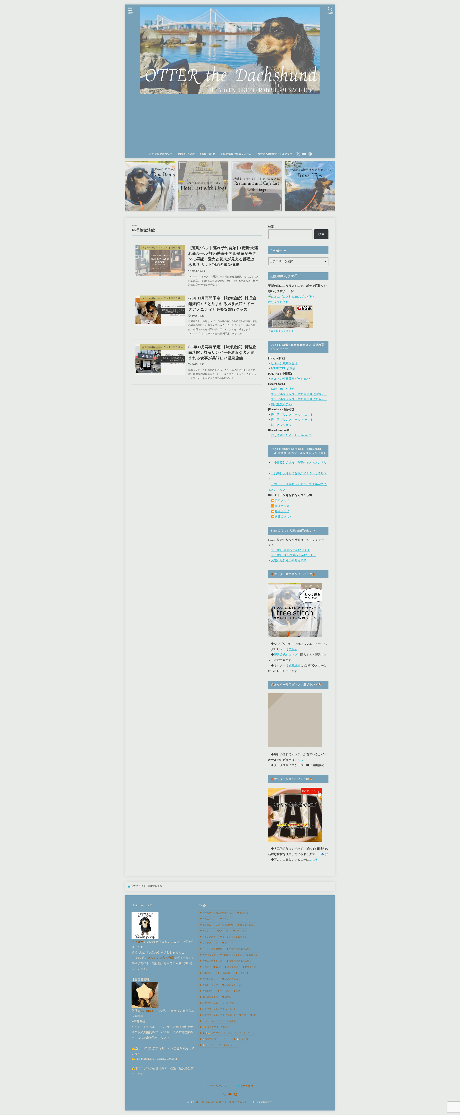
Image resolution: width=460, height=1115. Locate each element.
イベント (227, 918)
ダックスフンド (210, 943)
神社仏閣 (224, 991)
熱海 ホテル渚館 (283, 388)
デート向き (230, 943)
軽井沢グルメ (283, 516)
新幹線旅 (294, 665)
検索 (271, 226)
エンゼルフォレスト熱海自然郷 (218, 925)
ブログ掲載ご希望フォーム (235, 153)
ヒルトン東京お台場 (284, 363)
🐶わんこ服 (242, 1039)
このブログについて (160, 153)
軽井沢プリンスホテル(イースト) (292, 419)
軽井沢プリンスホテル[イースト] (219, 1009)
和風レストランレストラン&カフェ (240, 955)
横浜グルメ (282, 505)
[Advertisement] (230, 123)
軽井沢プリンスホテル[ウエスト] (219, 1015)
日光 (218, 967)
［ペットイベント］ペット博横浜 (219, 1021)
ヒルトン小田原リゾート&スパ (291, 378)
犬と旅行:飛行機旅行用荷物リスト (293, 555)
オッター (137, 941)
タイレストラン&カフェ (234, 937)
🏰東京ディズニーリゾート (216, 1039)
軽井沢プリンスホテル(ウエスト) (292, 414)
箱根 (238, 991)
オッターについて (249, 925)
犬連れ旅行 (208, 991)
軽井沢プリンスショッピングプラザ (220, 1003)
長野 (255, 1015)
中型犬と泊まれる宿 (239, 949)
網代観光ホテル (281, 404)
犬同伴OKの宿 (186, 153)
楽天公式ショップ (285, 654)
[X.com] (298, 154)
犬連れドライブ (210, 985)
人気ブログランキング (281, 330)
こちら (293, 649)
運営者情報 (246, 1086)
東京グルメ (282, 500)
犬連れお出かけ (210, 979)
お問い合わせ (207, 153)
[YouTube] (304, 154)
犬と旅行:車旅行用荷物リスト (290, 550)
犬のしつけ (225, 973)
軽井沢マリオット (283, 424)
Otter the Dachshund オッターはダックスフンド (223, 1101)
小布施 (206, 967)
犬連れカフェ (231, 979)
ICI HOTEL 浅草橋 (283, 368)
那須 (244, 1015)
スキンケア (241, 930)
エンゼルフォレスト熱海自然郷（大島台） (299, 399)
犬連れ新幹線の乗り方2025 (289, 560)
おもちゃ (244, 913)
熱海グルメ (282, 511)
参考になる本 (209, 955)
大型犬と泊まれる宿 (212, 961)
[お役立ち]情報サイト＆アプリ (274, 153)
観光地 (228, 997)
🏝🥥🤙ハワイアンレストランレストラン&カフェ (227, 1033)
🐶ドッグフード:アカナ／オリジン (220, 1045)
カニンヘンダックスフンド (216, 930)
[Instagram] (310, 154)
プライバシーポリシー (222, 1086)
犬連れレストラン (233, 985)
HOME (134, 886)
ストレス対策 (209, 937)
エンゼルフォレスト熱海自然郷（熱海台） (299, 394)
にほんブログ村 (278, 302)
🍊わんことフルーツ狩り (215, 1027)
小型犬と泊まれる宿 (239, 961)
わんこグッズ (209, 918)
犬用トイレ (243, 973)
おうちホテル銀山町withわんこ (291, 435)
